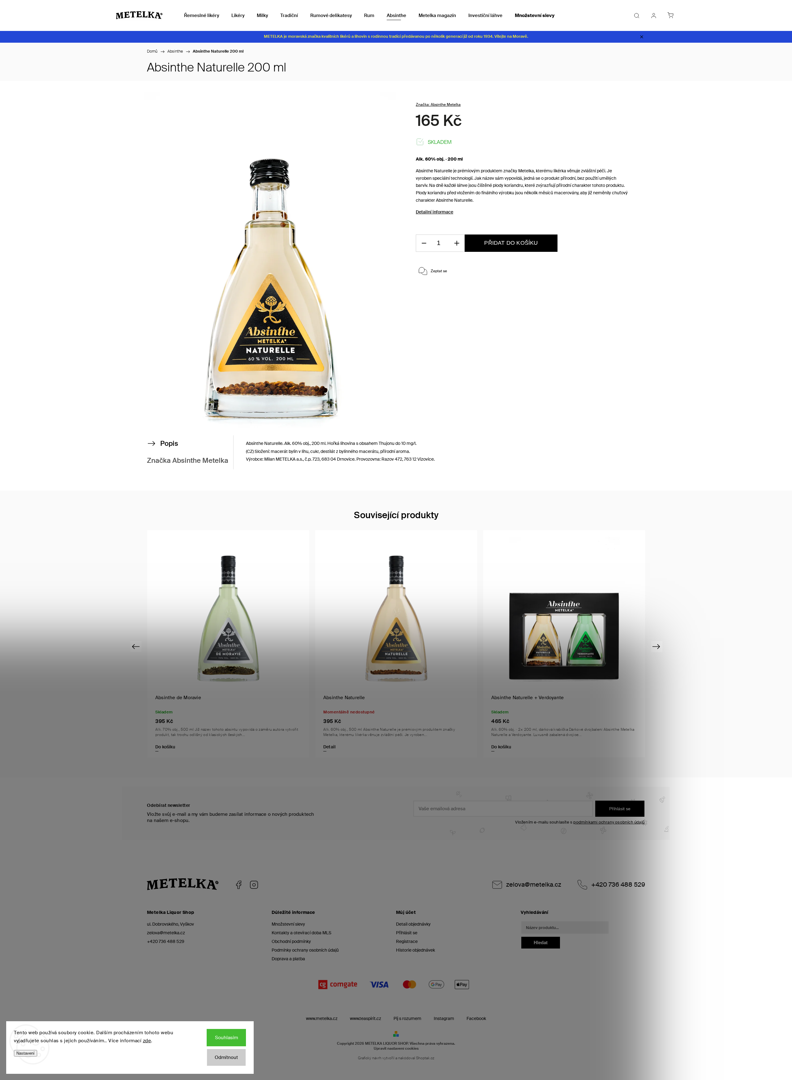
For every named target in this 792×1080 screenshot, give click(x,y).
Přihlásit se (620, 808)
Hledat (541, 942)
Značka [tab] (187, 460)
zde (147, 1041)
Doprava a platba (288, 959)
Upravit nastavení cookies (396, 1048)
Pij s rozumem (407, 1018)
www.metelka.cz (322, 1018)
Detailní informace (434, 212)
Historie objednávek (415, 950)
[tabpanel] (564, 643)
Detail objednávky (413, 924)
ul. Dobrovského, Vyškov (170, 924)
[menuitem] (201, 15)
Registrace (407, 941)
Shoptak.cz (425, 1058)
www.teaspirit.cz (365, 1018)
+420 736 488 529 (618, 885)
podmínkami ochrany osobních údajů (608, 822)
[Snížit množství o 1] (424, 243)
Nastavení (25, 1053)
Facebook (238, 884)
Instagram (254, 884)
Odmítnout (226, 1057)
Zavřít (615, 292)
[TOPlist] (156, 1077)
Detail (329, 747)
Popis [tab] (169, 443)
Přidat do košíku (511, 243)
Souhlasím (226, 1038)
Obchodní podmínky (291, 941)
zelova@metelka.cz (533, 885)
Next (657, 646)
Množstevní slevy (288, 924)
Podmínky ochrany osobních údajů (305, 950)
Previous (136, 646)
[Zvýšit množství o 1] (456, 243)
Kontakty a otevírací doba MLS (301, 933)
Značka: (438, 104)
